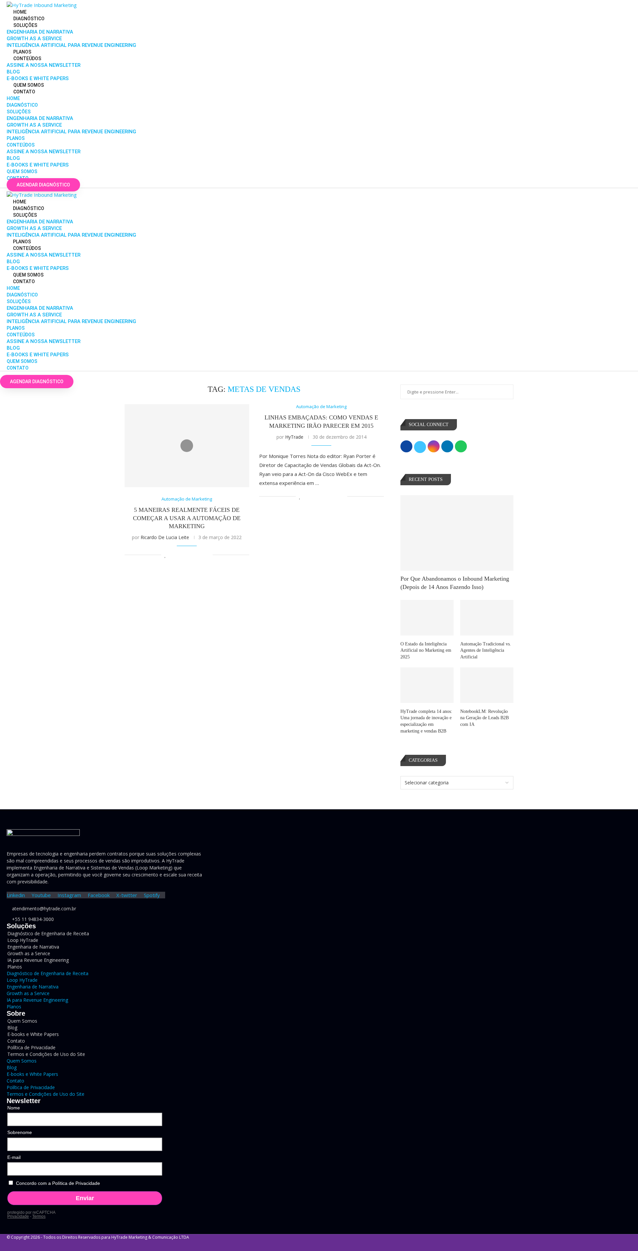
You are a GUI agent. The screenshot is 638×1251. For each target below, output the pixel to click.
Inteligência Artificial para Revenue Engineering (71, 45)
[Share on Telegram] (200, 555)
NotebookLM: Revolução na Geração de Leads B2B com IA (484, 718)
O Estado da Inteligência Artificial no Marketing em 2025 (425, 650)
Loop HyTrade (22, 980)
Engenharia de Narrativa (40, 32)
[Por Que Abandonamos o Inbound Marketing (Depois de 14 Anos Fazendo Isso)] (456, 533)
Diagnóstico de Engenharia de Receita (48, 933)
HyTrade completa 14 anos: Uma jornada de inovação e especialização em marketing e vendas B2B (426, 721)
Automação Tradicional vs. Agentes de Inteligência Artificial (485, 650)
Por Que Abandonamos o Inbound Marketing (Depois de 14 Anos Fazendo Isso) (454, 582)
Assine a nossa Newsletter (43, 65)
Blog (13, 72)
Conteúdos (27, 58)
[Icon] (187, 446)
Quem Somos (28, 85)
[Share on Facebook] (172, 555)
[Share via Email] (207, 555)
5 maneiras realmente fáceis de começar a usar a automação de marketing (187, 518)
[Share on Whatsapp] (193, 555)
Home (20, 12)
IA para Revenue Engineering (38, 960)
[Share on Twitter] (179, 555)
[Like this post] (165, 555)
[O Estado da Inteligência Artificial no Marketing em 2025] (427, 617)
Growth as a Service (34, 39)
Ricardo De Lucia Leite (165, 537)
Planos (22, 52)
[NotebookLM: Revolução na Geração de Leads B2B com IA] (486, 685)
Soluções (25, 25)
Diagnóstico (29, 18)
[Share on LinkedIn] (186, 555)
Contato (24, 91)
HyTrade (294, 437)
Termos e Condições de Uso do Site (46, 1054)
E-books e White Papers (38, 78)
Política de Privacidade (31, 1087)
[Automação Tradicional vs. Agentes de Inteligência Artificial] (486, 617)
